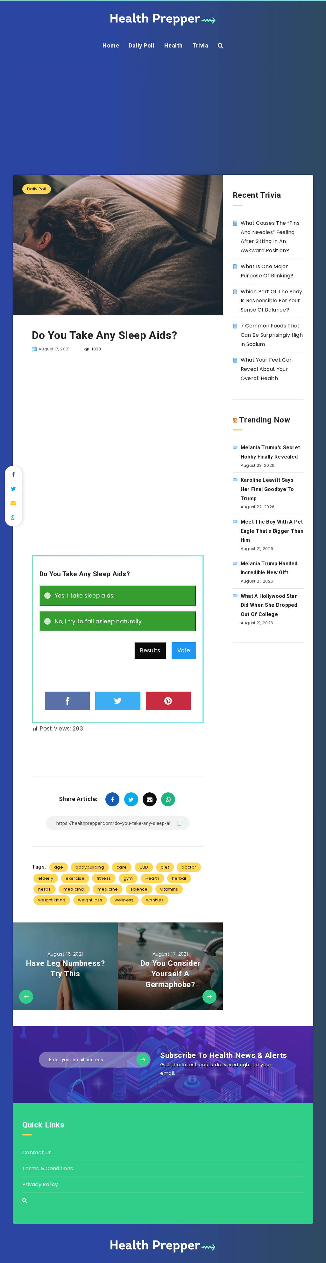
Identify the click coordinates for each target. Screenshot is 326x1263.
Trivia (200, 45)
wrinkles (155, 900)
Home (111, 45)
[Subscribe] (142, 1059)
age (58, 867)
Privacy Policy (40, 1184)
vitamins (169, 889)
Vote (183, 650)
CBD (143, 867)
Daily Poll (141, 45)
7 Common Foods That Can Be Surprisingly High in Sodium (272, 335)
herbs (44, 889)
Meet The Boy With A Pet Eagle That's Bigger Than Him (272, 531)
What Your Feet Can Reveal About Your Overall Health (267, 369)
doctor (188, 867)
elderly (45, 878)
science (139, 889)
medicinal (74, 889)
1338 (96, 349)
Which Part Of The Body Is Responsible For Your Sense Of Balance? (271, 301)
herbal (179, 878)
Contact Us (37, 1152)
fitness (104, 878)
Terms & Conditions (47, 1168)
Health (173, 45)
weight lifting (51, 900)
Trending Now (264, 419)
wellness (124, 900)
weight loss (90, 900)
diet (165, 867)
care (122, 867)
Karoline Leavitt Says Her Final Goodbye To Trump (267, 489)
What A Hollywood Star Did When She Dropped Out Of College (269, 605)
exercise (75, 878)
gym (128, 878)
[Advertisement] (163, 111)
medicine (107, 889)
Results (150, 650)
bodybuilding (89, 867)
